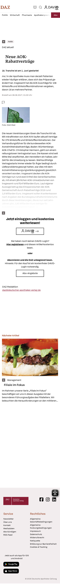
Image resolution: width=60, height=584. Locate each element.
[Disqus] (30, 445)
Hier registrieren (15, 244)
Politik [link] (10, 42)
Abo (55, 15)
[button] (5, 7)
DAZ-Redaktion (10, 286)
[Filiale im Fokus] (30, 357)
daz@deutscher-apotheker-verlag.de (21, 290)
